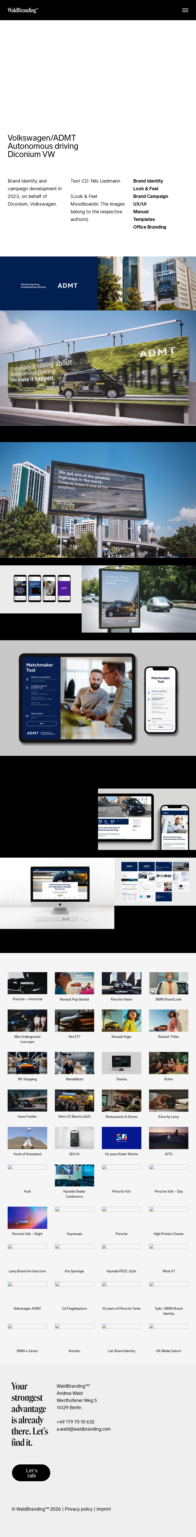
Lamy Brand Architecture (27, 1271)
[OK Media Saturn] (169, 1335)
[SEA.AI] (74, 1138)
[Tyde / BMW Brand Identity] (169, 1293)
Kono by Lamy (168, 1117)
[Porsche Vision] (121, 983)
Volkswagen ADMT (27, 1308)
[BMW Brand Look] (169, 983)
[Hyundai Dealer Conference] (74, 1175)
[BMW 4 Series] (27, 1335)
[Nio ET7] (74, 1020)
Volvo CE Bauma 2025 (74, 1116)
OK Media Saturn (168, 1351)
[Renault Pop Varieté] (74, 983)
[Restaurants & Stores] (121, 1101)
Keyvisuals (74, 1234)
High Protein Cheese (168, 1234)
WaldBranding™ (23, 10)
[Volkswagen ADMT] (27, 1293)
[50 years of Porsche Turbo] (121, 1293)
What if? (169, 1271)
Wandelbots (74, 1079)
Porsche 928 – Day (169, 1191)
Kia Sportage (74, 1271)
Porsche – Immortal (27, 999)
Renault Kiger (122, 1037)
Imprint (103, 1509)
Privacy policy (78, 1509)
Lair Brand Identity (121, 1351)
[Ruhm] (169, 1063)
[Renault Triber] (169, 1020)
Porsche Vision (121, 999)
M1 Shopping (27, 1079)
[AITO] (169, 1138)
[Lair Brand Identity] (121, 1335)
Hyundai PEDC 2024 (121, 1271)
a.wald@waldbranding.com (84, 1429)
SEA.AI (74, 1154)
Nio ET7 (74, 1037)
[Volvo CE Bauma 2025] (74, 1101)
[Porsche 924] (121, 1175)
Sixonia (121, 1079)
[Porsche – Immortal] (27, 983)
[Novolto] (74, 1335)
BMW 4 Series (27, 1351)
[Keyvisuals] (74, 1218)
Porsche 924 (121, 1191)
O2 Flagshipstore (74, 1308)
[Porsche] (121, 1218)
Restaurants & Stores (121, 1117)
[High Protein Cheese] (169, 1218)
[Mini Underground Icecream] (27, 1020)
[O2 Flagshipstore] (74, 1293)
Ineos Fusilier (27, 1116)
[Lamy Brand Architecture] (27, 1255)
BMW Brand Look (168, 999)
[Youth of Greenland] (27, 1138)
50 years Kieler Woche (121, 1154)
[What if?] (169, 1255)
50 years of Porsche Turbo (121, 1308)
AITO (169, 1154)
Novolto (74, 1351)
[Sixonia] (121, 1063)
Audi (27, 1191)
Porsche (122, 1234)
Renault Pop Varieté (74, 999)
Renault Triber (168, 1037)
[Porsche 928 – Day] (169, 1175)
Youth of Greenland (27, 1154)
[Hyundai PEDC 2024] (121, 1255)
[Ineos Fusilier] (27, 1101)
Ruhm (168, 1079)
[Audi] (27, 1175)
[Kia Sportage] (74, 1255)
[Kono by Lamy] (169, 1101)
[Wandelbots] (74, 1063)
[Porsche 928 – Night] (27, 1218)
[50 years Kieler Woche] (121, 1138)
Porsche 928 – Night (27, 1234)
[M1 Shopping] (27, 1063)
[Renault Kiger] (121, 1020)
